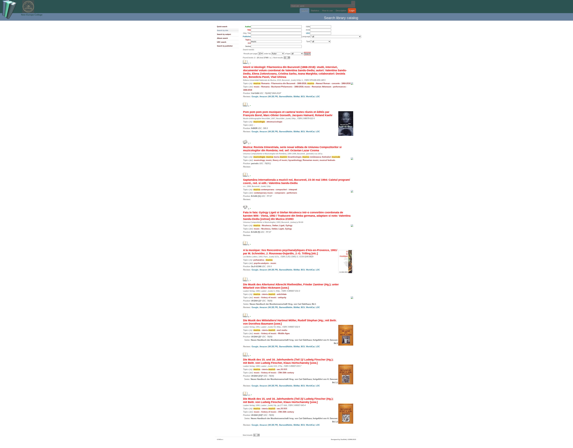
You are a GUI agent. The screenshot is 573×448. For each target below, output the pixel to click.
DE (273, 96)
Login (352, 10)
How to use (327, 10)
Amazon (263, 96)
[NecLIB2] (28, 12)
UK (269, 96)
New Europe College (31, 14)
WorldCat (310, 96)
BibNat (297, 96)
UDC (308, 33)
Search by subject (224, 34)
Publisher (247, 36)
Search (304, 10)
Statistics (315, 10)
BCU (303, 96)
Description (341, 10)
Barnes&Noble (285, 96)
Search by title (222, 30)
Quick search (222, 26)
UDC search (221, 42)
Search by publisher (225, 46)
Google (255, 96)
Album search (222, 38)
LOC (318, 96)
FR (276, 96)
